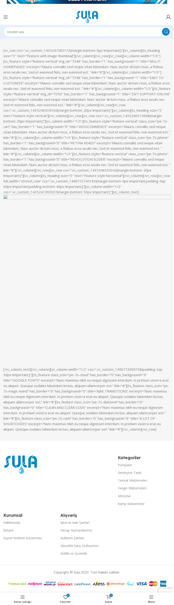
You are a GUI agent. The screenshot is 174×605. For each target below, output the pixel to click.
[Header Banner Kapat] (168, 4)
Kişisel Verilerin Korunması (22, 538)
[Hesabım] (168, 17)
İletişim (8, 530)
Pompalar (125, 465)
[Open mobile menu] (5, 17)
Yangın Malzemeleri (132, 488)
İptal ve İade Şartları (74, 522)
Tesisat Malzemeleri (132, 480)
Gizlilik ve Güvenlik (73, 553)
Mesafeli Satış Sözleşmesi (79, 546)
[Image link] (20, 464)
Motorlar (124, 496)
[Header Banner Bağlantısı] (87, 4)
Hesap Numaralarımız (76, 530)
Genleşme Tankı (129, 472)
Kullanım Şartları (72, 538)
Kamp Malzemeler (131, 504)
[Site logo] (86, 16)
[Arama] (166, 32)
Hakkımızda (11, 522)
